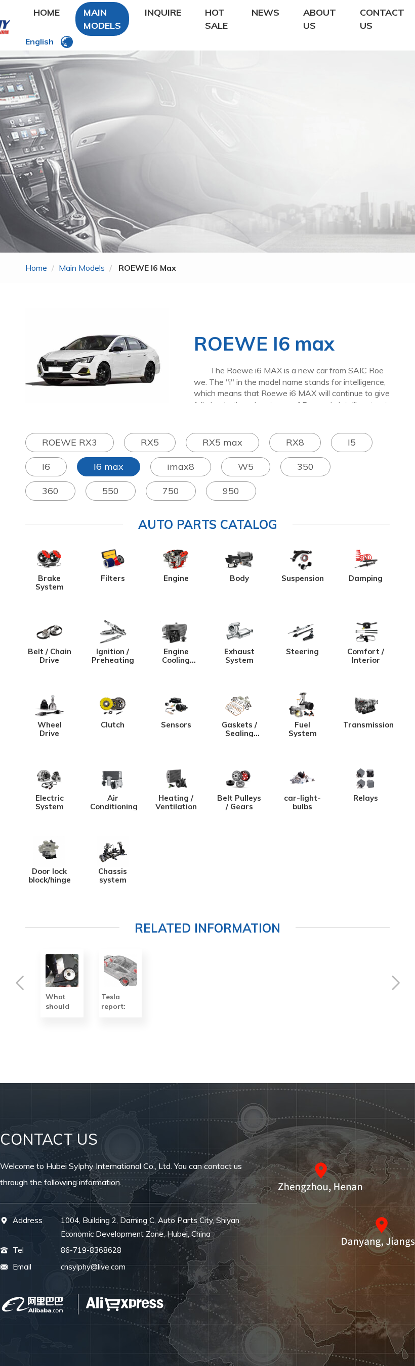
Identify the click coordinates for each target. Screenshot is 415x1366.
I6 (46, 466)
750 (170, 491)
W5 (246, 466)
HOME (46, 12)
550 (110, 491)
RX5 (150, 442)
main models (82, 268)
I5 (352, 442)
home (36, 268)
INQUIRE (163, 12)
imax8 (180, 466)
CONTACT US (382, 19)
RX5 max (222, 442)
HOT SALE (216, 19)
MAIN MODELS (102, 19)
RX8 (295, 442)
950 (231, 491)
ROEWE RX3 (69, 442)
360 (50, 491)
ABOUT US (319, 19)
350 (305, 466)
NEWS (265, 12)
